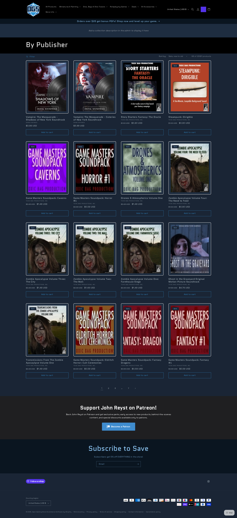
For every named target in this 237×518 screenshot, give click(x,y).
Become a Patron (120, 426)
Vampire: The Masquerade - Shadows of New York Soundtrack (45, 118)
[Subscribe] (138, 464)
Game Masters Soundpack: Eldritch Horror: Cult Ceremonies (93, 361)
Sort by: (162, 56)
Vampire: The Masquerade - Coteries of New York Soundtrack (94, 118)
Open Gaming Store (39, 512)
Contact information (136, 512)
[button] (70, 6)
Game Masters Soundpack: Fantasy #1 (188, 361)
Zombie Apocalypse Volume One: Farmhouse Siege (140, 280)
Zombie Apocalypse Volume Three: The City (46, 280)
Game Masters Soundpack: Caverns (46, 198)
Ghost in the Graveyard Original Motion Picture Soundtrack (186, 280)
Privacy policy (92, 512)
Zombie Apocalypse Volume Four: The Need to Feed (187, 199)
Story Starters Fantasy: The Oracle (141, 117)
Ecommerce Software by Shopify (59, 512)
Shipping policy (120, 512)
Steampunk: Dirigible (180, 117)
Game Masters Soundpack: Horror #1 (92, 199)
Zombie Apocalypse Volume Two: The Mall (92, 280)
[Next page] (135, 388)
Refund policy (79, 512)
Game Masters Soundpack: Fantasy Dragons (141, 361)
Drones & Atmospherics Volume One (142, 198)
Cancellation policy (153, 512)
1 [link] (101, 388)
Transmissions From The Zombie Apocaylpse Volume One (44, 361)
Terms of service (106, 512)
